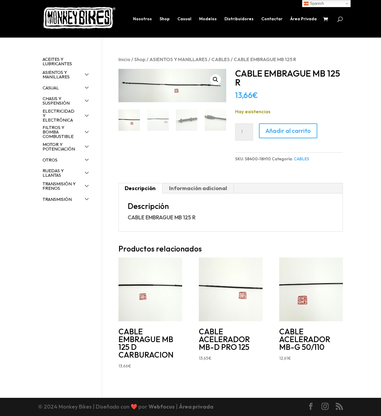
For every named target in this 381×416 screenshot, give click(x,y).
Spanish (316, 3)
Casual (184, 19)
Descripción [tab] (140, 188)
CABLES (220, 59)
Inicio (124, 59)
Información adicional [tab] (198, 188)
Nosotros (142, 19)
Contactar (271, 19)
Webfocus (162, 406)
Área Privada (303, 19)
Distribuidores (239, 19)
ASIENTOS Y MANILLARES (178, 59)
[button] (215, 79)
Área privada (196, 406)
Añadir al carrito (288, 130)
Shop (165, 19)
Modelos (208, 19)
